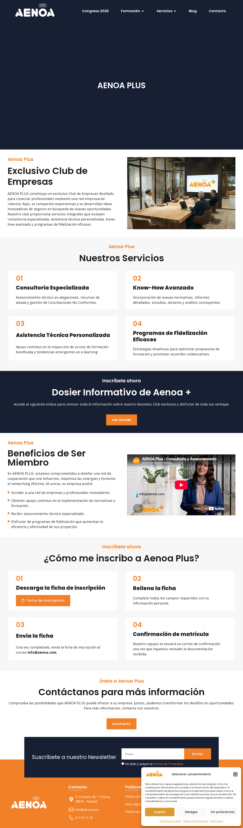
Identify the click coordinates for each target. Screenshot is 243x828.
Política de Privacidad (168, 672)
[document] (121, 789)
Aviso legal (216, 821)
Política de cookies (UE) (141, 720)
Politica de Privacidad (195, 821)
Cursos (187, 705)
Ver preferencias (223, 812)
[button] (235, 774)
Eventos (188, 712)
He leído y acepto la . (154, 672)
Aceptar (160, 812)
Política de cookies (170, 821)
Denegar (191, 812)
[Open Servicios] (175, 10)
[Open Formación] (142, 10)
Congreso (189, 720)
